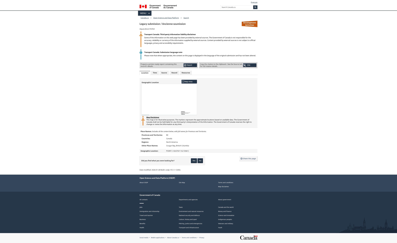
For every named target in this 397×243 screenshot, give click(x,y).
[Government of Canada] (158, 7)
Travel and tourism (146, 215)
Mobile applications (158, 238)
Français (254, 2)
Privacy (201, 238)
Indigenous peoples (225, 219)
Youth (220, 228)
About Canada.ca (173, 238)
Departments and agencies (188, 200)
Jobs (141, 207)
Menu (143, 13)
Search (186, 18)
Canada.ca (145, 18)
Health (142, 228)
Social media (144, 238)
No (200, 161)
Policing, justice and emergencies (190, 224)
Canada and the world (226, 207)
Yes (193, 161)
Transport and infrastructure (189, 228)
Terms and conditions (225, 182)
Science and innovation (226, 215)
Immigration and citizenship (149, 211)
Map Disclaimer (152, 117)
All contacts (144, 200)
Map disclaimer (223, 187)
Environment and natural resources (191, 211)
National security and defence (189, 215)
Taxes (181, 207)
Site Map (182, 182)
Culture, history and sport (188, 219)
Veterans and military (225, 224)
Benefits (142, 224)
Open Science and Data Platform (166, 18)
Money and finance (224, 211)
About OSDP (144, 182)
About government (224, 200)
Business (143, 219)
